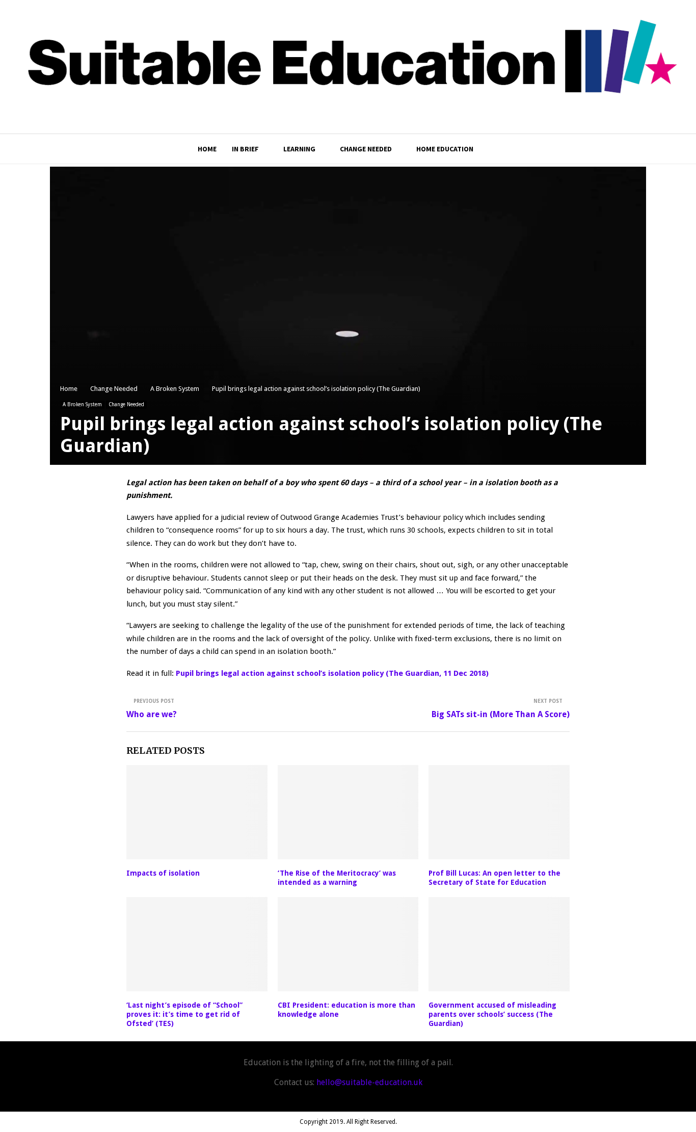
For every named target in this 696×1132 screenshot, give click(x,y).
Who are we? (151, 714)
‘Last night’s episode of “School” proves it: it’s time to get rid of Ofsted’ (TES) (184, 1014)
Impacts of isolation (163, 873)
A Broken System (82, 404)
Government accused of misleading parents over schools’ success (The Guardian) (492, 1014)
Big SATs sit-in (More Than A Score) (501, 714)
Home (207, 148)
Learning (299, 148)
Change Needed (366, 148)
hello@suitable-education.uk (369, 1082)
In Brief (245, 148)
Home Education (444, 148)
